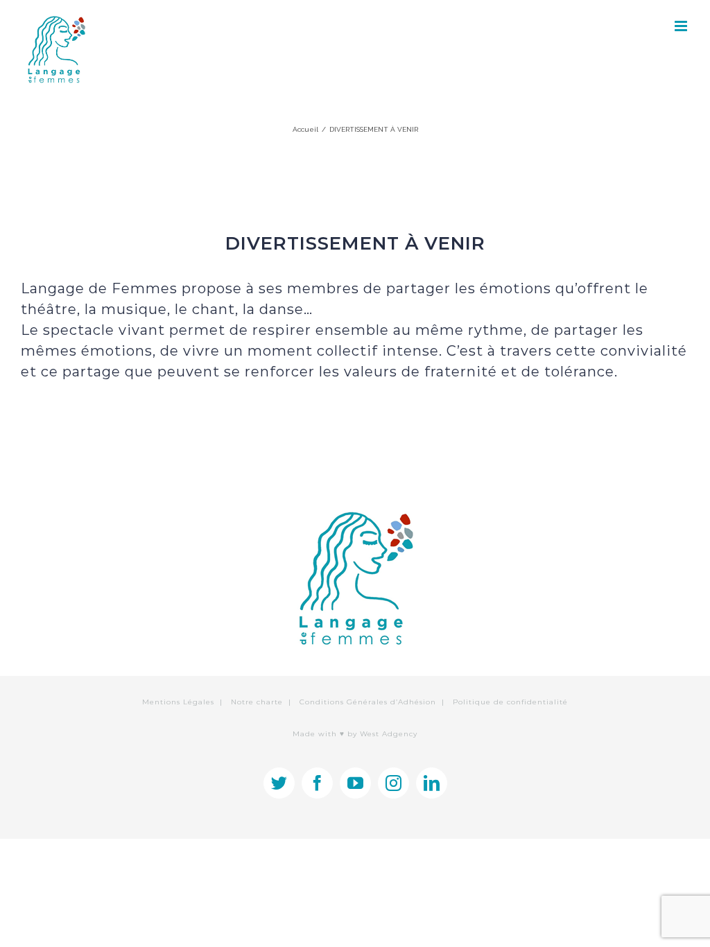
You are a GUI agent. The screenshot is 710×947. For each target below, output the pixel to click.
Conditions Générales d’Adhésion (368, 701)
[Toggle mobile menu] (682, 26)
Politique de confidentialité (510, 701)
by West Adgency (382, 733)
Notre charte (257, 701)
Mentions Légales (178, 701)
